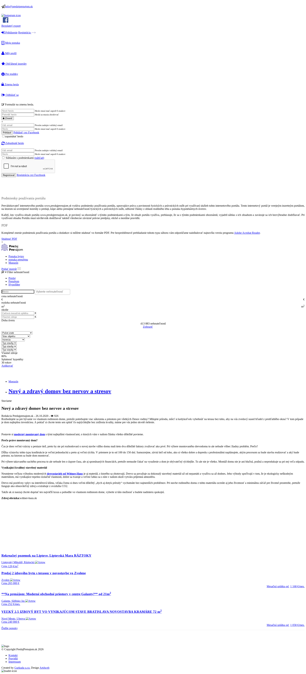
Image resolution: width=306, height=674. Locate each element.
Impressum (14, 661)
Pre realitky (11, 73)
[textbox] (53, 291)
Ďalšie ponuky (9, 628)
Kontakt (13, 655)
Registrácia (24, 32)
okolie (4, 309)
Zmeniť (8, 118)
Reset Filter (158, 327)
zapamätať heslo (14, 136)
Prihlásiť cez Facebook (26, 132)
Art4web (44, 667)
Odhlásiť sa (12, 94)
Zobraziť (148, 326)
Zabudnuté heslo (14, 143)
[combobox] (52, 292)
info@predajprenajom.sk (19, 6)
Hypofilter (14, 284)
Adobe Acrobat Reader (247, 232)
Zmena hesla (11, 84)
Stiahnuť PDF (9, 238)
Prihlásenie (11, 32)
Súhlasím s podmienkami (24, 157)
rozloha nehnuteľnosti (13, 302)
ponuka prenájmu (18, 259)
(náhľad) (39, 157)
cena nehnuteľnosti (12, 296)
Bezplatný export (11, 25)
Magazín (13, 262)
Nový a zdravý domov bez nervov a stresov (59, 391)
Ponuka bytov (16, 256)
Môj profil (10, 53)
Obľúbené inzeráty (16, 63)
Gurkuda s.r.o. (22, 667)
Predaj (12, 278)
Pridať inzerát (9, 268)
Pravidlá (13, 658)
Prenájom (13, 281)
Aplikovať (7, 365)
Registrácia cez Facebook (31, 175)
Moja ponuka (12, 42)
